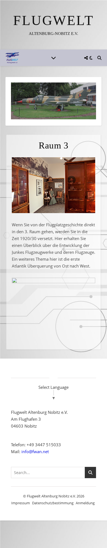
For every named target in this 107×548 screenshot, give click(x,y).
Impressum (20, 500)
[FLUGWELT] (53, 24)
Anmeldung (85, 500)
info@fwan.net (35, 449)
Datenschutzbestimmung (53, 500)
